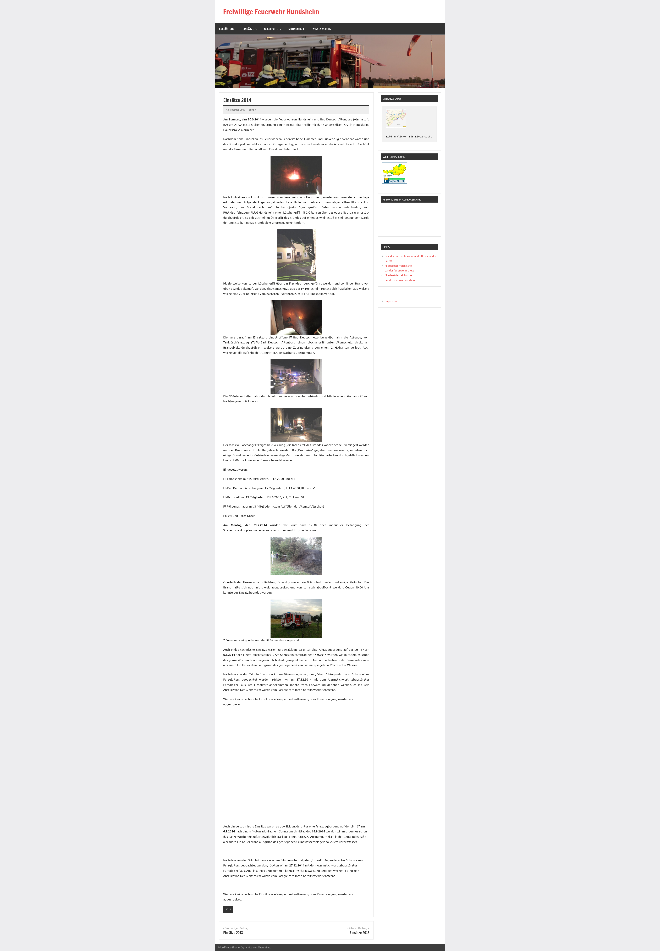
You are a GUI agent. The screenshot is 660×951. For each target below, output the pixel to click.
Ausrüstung (226, 29)
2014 (228, 909)
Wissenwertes (321, 29)
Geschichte (271, 29)
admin (252, 109)
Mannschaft (296, 29)
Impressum (391, 301)
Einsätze (248, 29)
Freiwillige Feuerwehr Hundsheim (271, 11)
